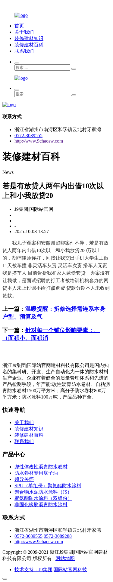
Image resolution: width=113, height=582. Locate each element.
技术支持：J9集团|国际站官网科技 (50, 569)
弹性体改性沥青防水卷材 (40, 466)
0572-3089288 (58, 536)
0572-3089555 (28, 135)
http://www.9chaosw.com (38, 140)
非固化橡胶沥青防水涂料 (40, 504)
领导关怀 (24, 479)
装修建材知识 (28, 38)
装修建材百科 (28, 44)
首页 (19, 25)
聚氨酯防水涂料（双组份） (43, 498)
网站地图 (65, 558)
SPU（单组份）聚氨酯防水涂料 (47, 485)
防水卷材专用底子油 (36, 473)
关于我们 (24, 32)
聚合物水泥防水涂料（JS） (43, 491)
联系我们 (24, 51)
